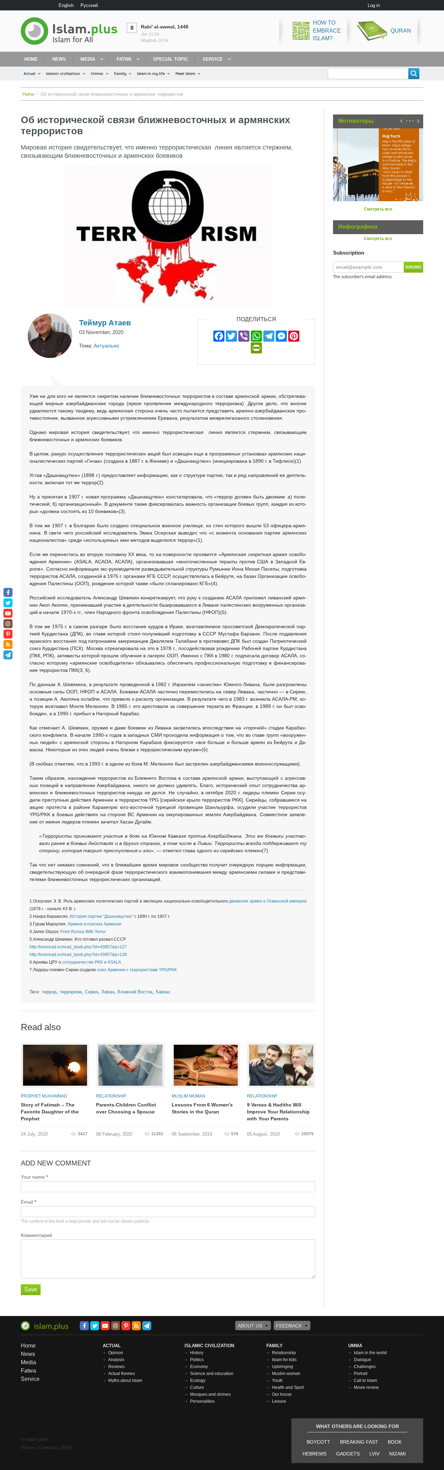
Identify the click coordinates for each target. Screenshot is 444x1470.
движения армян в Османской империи (268, 901)
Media (87, 59)
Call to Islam (365, 1380)
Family (120, 73)
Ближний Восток (135, 991)
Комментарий (36, 1235)
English (66, 5)
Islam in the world (370, 1352)
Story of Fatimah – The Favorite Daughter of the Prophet (50, 1111)
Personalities (202, 1401)
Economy (199, 1366)
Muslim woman (188, 1096)
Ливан (107, 991)
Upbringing (282, 1366)
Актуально (106, 346)
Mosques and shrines (210, 1394)
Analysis (116, 1359)
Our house (282, 1394)
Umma (97, 73)
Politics (197, 1359)
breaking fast (359, 1442)
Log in (374, 5)
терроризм (71, 991)
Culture (197, 1387)
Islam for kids (284, 1359)
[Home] (72, 31)
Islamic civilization (63, 73)
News (59, 59)
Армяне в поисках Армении (94, 924)
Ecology (197, 1380)
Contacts (48, 1447)
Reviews (116, 1366)
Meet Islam (185, 73)
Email (27, 1202)
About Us (250, 1325)
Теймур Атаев (105, 323)
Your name (33, 1177)
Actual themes (121, 1373)
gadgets (348, 1453)
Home (31, 59)
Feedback (289, 1325)
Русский (89, 5)
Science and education (211, 1373)
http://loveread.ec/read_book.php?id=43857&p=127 (78, 947)
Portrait (360, 1373)
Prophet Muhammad (44, 1096)
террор (49, 991)
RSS (66, 1447)
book (395, 1442)
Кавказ (163, 991)
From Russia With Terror (83, 931)
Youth (277, 1380)
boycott (318, 1442)
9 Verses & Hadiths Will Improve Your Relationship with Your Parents (278, 1111)
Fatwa (124, 59)
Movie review (366, 1387)
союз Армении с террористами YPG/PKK (137, 969)
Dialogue (362, 1359)
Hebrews (314, 1453)
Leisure (279, 1401)
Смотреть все (378, 209)
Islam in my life (151, 73)
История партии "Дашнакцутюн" (101, 916)
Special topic (170, 59)
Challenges (365, 1366)
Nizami (397, 1453)
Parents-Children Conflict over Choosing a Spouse (126, 1108)
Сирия (91, 991)
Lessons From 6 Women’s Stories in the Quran (202, 1108)
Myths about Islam (125, 1380)
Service (213, 59)
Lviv (374, 1453)
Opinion (115, 1352)
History (196, 1352)
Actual (29, 73)
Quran (401, 31)
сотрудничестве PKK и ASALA (91, 962)
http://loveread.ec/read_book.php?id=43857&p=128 (78, 954)
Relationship (111, 1096)
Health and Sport (288, 1387)
